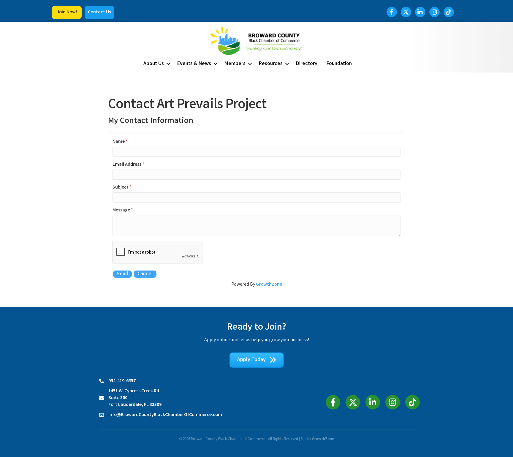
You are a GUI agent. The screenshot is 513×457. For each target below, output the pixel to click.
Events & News (194, 64)
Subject (121, 187)
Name (119, 141)
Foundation (339, 64)
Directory (306, 64)
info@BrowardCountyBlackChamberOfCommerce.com (165, 415)
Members (235, 64)
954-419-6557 (122, 381)
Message (121, 210)
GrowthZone (269, 284)
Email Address (127, 164)
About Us (153, 64)
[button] (67, 12)
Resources (271, 64)
